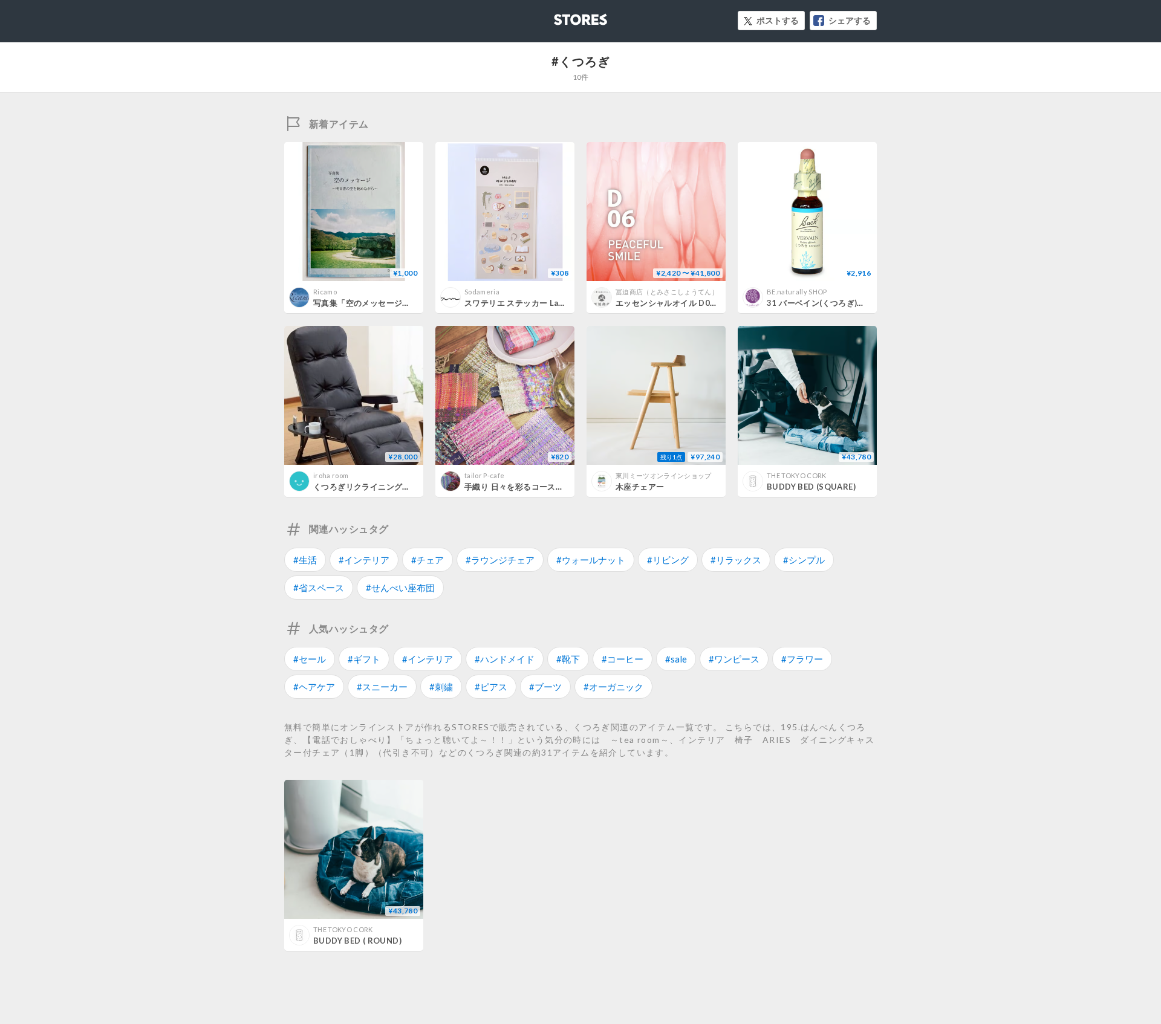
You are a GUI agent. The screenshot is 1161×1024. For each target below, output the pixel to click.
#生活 (305, 559)
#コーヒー (622, 658)
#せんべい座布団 (400, 587)
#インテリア (364, 559)
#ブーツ (545, 686)
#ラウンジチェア (500, 559)
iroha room (330, 475)
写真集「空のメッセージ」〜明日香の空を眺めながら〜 (414, 303)
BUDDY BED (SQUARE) (811, 486)
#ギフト (364, 658)
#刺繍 (441, 686)
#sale (676, 658)
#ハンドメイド (505, 658)
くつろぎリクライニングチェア (369, 486)
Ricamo (325, 292)
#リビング (668, 559)
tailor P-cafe (484, 475)
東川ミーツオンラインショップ (664, 475)
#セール (309, 658)
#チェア (427, 559)
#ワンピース (734, 658)
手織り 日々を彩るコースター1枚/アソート (542, 486)
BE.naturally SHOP (797, 292)
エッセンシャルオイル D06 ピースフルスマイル (703, 303)
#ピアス (491, 686)
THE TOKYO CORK (797, 475)
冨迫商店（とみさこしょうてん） (667, 292)
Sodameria (481, 292)
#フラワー (802, 658)
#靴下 (568, 658)
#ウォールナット (590, 559)
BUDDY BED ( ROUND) (357, 940)
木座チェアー (640, 486)
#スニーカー (382, 686)
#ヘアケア (314, 686)
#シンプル (804, 559)
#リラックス (736, 559)
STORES (560, 16)
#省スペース (318, 587)
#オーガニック (613, 686)
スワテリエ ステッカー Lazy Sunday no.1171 (548, 303)
